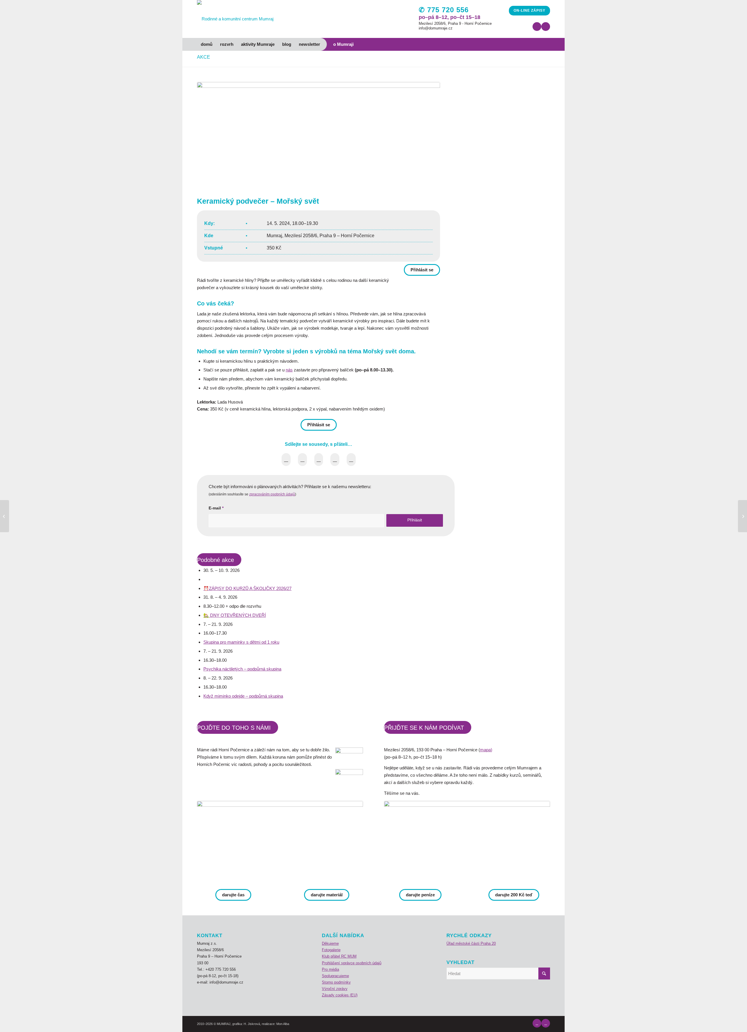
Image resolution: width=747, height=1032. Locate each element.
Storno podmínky (336, 982)
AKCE (203, 57)
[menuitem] (206, 44)
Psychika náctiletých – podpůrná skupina (242, 668)
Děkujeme (330, 943)
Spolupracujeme (335, 976)
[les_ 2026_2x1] (467, 842)
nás (289, 369)
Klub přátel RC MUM (339, 956)
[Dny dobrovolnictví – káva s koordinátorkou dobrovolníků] (4, 516)
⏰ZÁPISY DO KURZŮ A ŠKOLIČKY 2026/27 (247, 588)
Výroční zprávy (335, 988)
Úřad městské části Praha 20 (471, 943)
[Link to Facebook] (537, 26)
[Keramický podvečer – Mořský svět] (318, 135)
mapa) (486, 749)
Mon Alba (282, 1024)
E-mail (216, 508)
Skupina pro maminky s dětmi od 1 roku (241, 642)
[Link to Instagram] (545, 26)
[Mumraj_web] (280, 842)
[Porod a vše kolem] (742, 516)
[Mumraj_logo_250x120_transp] (235, 19)
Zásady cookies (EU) (339, 995)
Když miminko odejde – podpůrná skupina (243, 696)
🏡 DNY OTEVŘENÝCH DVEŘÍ (234, 615)
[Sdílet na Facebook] (286, 459)
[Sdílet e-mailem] (351, 459)
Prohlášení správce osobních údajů (351, 963)
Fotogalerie (331, 950)
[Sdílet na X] (302, 459)
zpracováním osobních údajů (272, 494)
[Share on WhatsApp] (318, 459)
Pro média (330, 969)
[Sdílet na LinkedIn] (334, 459)
